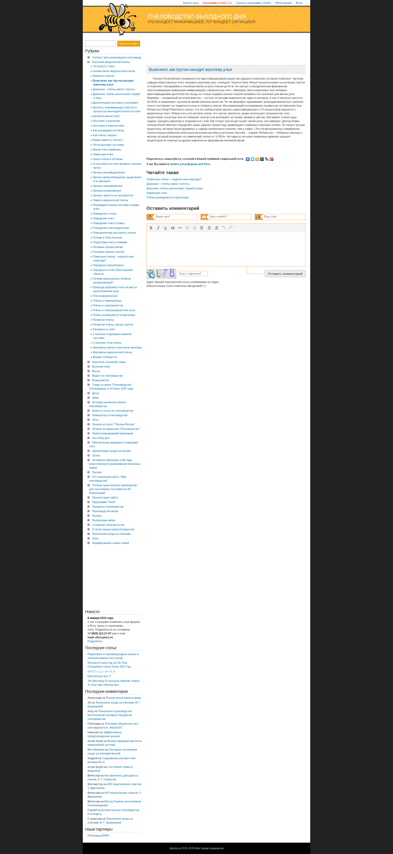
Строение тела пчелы (107, 342)
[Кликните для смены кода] (161, 274)
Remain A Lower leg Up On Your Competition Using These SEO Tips (109, 664)
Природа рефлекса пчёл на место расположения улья (115, 289)
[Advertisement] (226, 50)
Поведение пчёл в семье (109, 223)
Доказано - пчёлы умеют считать (114, 89)
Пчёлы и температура (107, 300)
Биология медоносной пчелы (111, 62)
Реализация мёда (103, 520)
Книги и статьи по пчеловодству (112, 410)
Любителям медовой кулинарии (112, 433)
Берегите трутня (103, 76)
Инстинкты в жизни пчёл (108, 125)
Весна (96, 371)
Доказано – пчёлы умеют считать (167, 183)
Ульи (95, 538)
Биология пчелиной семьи (109, 362)
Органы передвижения (107, 186)
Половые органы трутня (108, 251)
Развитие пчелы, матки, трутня (113, 324)
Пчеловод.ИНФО (98, 835)
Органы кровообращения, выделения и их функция (117, 179)
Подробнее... (96, 641)
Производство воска (105, 511)
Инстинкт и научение (106, 121)
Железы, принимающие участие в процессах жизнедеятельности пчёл (117, 109)
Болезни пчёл (101, 366)
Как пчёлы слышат (105, 135)
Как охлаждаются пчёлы (108, 130)
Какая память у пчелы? (108, 140)
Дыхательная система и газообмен (115, 102)
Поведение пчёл (103, 218)
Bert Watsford (96, 749)
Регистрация (283, 3)
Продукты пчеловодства (107, 506)
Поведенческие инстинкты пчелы (114, 232)
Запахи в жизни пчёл (106, 116)
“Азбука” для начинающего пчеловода (116, 57)
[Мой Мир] (262, 159)
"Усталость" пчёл (104, 66)
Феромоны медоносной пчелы (112, 352)
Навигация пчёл (156, 193)
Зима (95, 397)
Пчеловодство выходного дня (197, 16)
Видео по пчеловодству (107, 375)
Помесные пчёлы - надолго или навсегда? (113, 258)
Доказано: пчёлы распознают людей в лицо (174, 188)
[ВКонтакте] (247, 159)
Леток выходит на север (108, 144)
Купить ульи (191, 3)
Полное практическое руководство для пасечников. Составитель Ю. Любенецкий (113, 489)
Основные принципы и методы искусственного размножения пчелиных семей (115, 463)
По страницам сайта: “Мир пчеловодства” (107, 478)
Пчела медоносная (105, 296)
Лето (95, 419)
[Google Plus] (271, 159)
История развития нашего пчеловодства (107, 404)
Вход (299, 3)
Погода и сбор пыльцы (107, 237)
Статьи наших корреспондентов (113, 529)
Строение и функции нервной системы (112, 336)
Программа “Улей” (104, 502)
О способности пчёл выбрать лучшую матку (117, 165)
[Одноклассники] (257, 159)
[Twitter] (252, 159)
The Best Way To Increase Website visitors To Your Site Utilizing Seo (114, 682)
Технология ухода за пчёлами (111, 534)
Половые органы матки (108, 247)
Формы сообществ (105, 357)
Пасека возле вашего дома (123, 697)
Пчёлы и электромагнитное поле (114, 310)
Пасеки (96, 472)
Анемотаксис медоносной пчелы (114, 71)
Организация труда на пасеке (111, 451)
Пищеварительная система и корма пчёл (116, 206)
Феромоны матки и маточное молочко (117, 347)
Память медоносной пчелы (110, 200)
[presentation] (151, 227)
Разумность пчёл (104, 329)
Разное (97, 515)
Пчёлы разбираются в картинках (167, 197)
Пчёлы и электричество (108, 305)
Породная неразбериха (108, 265)
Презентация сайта (105, 497)
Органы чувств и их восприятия (113, 195)
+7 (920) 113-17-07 (99, 633)
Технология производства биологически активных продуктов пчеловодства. (110, 715)
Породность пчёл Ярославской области (113, 271)
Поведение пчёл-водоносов (111, 228)
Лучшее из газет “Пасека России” (113, 424)
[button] (151, 228)
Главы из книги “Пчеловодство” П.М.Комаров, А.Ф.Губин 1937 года (111, 386)
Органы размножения (107, 190)
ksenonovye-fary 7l (99, 676)
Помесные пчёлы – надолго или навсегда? (174, 179)
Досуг (95, 393)
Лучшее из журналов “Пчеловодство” (116, 429)
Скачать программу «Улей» (253, 3)
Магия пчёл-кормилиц (107, 149)
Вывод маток (100, 380)
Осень (96, 455)
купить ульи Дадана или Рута (190, 164)
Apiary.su (175, 848)
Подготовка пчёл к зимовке (110, 242)
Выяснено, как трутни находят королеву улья (190, 69)
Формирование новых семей (110, 543)
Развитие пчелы (103, 319)
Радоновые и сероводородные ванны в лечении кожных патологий (113, 656)
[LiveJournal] (267, 159)
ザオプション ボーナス (102, 671)
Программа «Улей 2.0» (217, 3)
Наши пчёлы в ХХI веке (108, 159)
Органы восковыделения (109, 172)
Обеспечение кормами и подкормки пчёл (113, 444)
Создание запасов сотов (108, 524)
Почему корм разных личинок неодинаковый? (112, 280)
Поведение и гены (104, 213)
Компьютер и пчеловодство (110, 415)
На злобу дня (100, 438)
